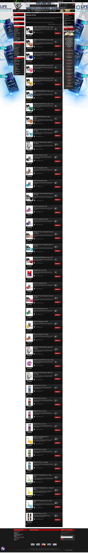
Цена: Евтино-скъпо (37, 22)
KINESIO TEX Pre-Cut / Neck (40, 449)
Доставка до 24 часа (67, 18)
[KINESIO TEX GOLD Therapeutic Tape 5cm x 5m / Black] (29, 146)
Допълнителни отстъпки (68, 17)
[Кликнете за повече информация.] (34, 33)
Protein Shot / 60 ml (17, 46)
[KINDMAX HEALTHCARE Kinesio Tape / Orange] (29, 120)
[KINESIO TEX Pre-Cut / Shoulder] (29, 466)
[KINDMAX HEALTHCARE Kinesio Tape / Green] (29, 107)
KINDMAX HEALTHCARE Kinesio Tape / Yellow (44, 78)
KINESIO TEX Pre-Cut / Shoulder (41, 462)
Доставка (38, 1)
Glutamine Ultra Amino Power (16, 31)
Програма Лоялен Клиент (68, 25)
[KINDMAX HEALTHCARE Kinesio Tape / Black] (29, 30)
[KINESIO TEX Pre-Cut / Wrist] (29, 414)
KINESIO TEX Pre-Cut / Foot (40, 424)
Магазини (41, 1)
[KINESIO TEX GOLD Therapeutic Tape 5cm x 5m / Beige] (29, 376)
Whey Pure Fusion (16, 37)
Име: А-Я (32, 22)
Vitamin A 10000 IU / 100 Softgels (17, 74)
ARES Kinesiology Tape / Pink (40, 206)
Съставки (28, 10)
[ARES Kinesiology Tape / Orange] (29, 338)
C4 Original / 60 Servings (16, 67)
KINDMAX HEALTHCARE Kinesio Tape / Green (44, 104)
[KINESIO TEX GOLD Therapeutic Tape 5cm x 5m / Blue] (29, 133)
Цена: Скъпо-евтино (43, 22)
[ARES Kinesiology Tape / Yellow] (29, 325)
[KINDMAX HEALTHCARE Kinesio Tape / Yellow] (29, 82)
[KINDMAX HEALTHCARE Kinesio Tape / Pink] (29, 69)
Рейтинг (52, 22)
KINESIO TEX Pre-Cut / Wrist (40, 411)
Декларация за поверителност (18, 534)
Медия (51, 10)
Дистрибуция (49, 1)
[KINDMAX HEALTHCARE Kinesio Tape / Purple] (29, 363)
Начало (14, 10)
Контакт (45, 1)
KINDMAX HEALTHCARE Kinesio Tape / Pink (43, 65)
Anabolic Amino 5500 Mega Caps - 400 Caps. (17, 61)
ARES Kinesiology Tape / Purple (41, 219)
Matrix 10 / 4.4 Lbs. (17, 32)
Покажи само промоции (58, 24)
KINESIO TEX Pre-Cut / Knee (40, 398)
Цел (25, 10)
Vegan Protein (16, 59)
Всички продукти (38, 10)
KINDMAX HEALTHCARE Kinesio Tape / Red (43, 257)
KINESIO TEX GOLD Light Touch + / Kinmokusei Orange (41, 437)
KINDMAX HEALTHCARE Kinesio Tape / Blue (43, 52)
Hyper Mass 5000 (16, 63)
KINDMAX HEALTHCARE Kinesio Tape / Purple (44, 360)
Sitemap (15, 539)
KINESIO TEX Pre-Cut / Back (40, 385)
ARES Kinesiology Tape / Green (41, 308)
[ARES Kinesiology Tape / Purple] (29, 222)
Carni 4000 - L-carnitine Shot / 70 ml (17, 29)
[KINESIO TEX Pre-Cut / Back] (29, 389)
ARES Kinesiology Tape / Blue (40, 180)
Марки (22, 10)
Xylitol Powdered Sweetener (16, 48)
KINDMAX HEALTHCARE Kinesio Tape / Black (43, 27)
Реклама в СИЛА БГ (17, 531)
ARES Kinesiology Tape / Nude (40, 167)
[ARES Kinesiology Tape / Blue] (29, 184)
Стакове (32, 10)
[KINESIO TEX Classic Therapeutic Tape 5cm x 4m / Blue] (29, 248)
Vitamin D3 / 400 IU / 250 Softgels (17, 40)
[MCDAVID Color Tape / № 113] (29, 274)
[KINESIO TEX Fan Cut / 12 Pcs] (29, 517)
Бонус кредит (66, 15)
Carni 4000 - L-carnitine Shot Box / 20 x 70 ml (17, 69)
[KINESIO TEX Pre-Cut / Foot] (29, 427)
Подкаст (54, 10)
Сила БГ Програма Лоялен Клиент (19, 537)
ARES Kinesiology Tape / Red (40, 283)
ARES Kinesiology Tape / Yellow (41, 321)
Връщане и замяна (17, 535)
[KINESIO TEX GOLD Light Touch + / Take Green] (29, 478)
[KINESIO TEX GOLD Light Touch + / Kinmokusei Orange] (29, 440)
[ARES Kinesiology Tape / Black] (29, 158)
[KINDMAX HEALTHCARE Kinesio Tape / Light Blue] (29, 94)
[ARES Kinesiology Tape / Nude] (29, 171)
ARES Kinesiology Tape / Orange (41, 334)
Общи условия (16, 533)
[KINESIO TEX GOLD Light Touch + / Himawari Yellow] (29, 491)
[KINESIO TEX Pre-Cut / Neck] (29, 453)
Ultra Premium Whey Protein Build (17, 54)
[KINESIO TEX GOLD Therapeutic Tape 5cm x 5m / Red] (29, 350)
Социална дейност (53, 1)
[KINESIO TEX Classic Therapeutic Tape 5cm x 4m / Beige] (29, 235)
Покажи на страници (51, 24)
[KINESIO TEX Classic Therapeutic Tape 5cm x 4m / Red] (29, 299)
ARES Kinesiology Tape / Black (40, 155)
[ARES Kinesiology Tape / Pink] (29, 210)
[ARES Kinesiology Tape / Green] (29, 312)
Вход (74, 10)
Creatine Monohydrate (17, 38)
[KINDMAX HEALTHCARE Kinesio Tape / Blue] (29, 56)
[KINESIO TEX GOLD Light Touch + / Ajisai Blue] (29, 504)
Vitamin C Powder (16, 49)
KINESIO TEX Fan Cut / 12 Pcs (40, 513)
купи (73, 4)
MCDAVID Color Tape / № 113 (40, 270)
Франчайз (29, 1)
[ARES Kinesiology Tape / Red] (29, 286)
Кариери (15, 536)
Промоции (18, 10)
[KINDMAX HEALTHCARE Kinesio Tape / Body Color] (29, 43)
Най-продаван (48, 22)
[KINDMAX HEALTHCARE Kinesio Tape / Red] (29, 261)
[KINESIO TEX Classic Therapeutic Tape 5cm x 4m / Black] (29, 197)
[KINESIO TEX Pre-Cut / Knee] (29, 402)
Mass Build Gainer (16, 55)
